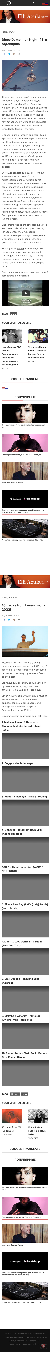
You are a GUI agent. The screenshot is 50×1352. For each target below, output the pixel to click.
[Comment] (14, 54)
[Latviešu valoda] (3, 388)
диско (13, 314)
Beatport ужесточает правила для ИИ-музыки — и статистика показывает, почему (23, 511)
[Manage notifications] (43, 1346)
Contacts (43, 1348)
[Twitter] (9, 54)
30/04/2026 (33, 1138)
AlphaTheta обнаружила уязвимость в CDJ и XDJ (22, 540)
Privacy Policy (28, 1344)
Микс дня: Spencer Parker (13, 482)
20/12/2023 (6, 368)
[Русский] (6, 388)
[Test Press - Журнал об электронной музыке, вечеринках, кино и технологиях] (17, 3)
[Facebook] (4, 54)
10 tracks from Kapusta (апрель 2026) (37, 1130)
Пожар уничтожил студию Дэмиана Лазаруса (21, 455)
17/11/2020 (32, 361)
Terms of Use (15, 1344)
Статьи (12, 32)
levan (24, 1094)
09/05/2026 (7, 1135)
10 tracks (13, 598)
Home (4, 32)
